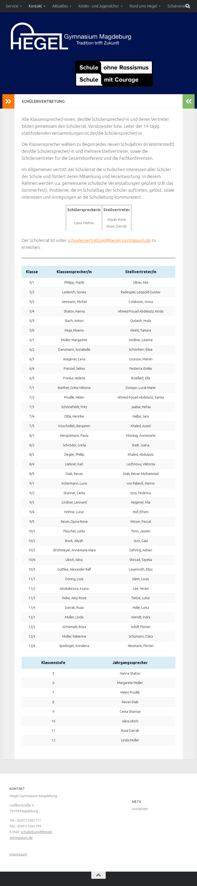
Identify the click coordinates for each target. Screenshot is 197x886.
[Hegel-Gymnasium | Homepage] (71, 36)
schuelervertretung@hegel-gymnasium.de (109, 240)
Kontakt (35, 6)
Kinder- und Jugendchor (98, 6)
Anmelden (140, 809)
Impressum (18, 854)
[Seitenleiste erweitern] (8, 101)
